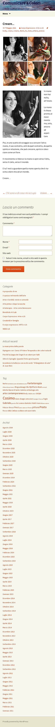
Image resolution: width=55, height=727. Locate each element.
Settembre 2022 (9, 486)
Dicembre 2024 (9, 477)
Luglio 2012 (7, 677)
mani (30, 31)
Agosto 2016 (8, 536)
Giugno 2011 (7, 694)
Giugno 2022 (7, 490)
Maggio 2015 (8, 577)
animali (44, 387)
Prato (43, 407)
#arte (5, 383)
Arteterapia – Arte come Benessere (17, 308)
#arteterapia (34, 383)
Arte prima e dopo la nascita (14, 304)
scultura (21, 410)
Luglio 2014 (7, 615)
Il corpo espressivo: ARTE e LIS (15, 324)
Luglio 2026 (7, 432)
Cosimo (9, 398)
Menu (5, 13)
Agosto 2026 (8, 427)
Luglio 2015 (7, 569)
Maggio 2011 (8, 698)
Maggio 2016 (8, 548)
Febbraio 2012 (8, 690)
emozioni (29, 399)
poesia (41, 31)
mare (38, 403)
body (26, 393)
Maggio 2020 (8, 502)
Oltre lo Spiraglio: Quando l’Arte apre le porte (21, 359)
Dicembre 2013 (9, 631)
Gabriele (7, 402)
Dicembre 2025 (9, 448)
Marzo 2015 (7, 586)
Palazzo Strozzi (8, 407)
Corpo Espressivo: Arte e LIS (32, 28)
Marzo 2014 (7, 627)
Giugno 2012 (7, 681)
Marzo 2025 (7, 469)
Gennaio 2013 (8, 661)
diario (22, 31)
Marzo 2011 (7, 702)
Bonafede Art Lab (10, 312)
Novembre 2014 (9, 602)
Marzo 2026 (7, 444)
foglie (46, 399)
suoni (30, 411)
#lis (27, 387)
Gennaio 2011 (8, 711)
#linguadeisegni (20, 387)
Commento (9, 223)
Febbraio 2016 (8, 552)
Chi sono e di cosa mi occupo (19, 193)
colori (33, 394)
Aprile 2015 (7, 581)
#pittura (33, 387)
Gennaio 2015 (8, 594)
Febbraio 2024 (8, 482)
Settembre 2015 (9, 561)
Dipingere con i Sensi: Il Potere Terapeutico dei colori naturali (27, 350)
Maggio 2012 (8, 686)
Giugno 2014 (7, 619)
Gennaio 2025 (8, 473)
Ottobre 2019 (8, 511)
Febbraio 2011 (8, 706)
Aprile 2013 (7, 656)
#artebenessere (12, 384)
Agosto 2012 (8, 673)
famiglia (35, 399)
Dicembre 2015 (9, 556)
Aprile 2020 (7, 506)
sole (25, 411)
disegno (23, 399)
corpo (10, 31)
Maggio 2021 (8, 494)
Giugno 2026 (7, 436)
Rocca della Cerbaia (10, 411)
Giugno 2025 (7, 465)
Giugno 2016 (7, 544)
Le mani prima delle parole (13, 346)
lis (26, 31)
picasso (25, 408)
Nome (6, 241)
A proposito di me (10, 291)
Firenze (41, 399)
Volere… (46, 193)
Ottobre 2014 (8, 606)
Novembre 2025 (9, 452)
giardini (13, 403)
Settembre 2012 (9, 669)
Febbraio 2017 (8, 523)
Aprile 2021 (7, 498)
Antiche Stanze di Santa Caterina (14, 390)
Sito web (7, 253)
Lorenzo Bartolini (25, 403)
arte (37, 390)
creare (16, 31)
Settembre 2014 (9, 611)
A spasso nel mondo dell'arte (14, 295)
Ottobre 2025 (8, 457)
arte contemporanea (13, 393)
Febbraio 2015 (8, 590)
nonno (47, 403)
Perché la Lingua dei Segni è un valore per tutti (21, 354)
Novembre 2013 (9, 636)
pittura (35, 31)
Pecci (16, 407)
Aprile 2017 (7, 519)
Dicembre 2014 (9, 598)
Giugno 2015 (7, 573)
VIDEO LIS (6, 329)
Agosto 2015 (8, 565)
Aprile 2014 (7, 623)
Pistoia (30, 408)
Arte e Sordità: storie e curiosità (15, 299)
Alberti (39, 387)
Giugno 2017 (7, 515)
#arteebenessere (22, 384)
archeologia (30, 390)
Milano (43, 403)
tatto (34, 411)
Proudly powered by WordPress (15, 721)
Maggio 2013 (8, 652)
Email (6, 247)
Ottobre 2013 (8, 640)
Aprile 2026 (7, 440)
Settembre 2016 (9, 531)
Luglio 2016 (7, 540)
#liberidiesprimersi (8, 387)
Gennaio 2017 (8, 527)
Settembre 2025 (9, 461)
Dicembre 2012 (9, 665)
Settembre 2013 (9, 644)
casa (30, 393)
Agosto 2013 (8, 648)
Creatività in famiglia (11, 320)
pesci (20, 408)
